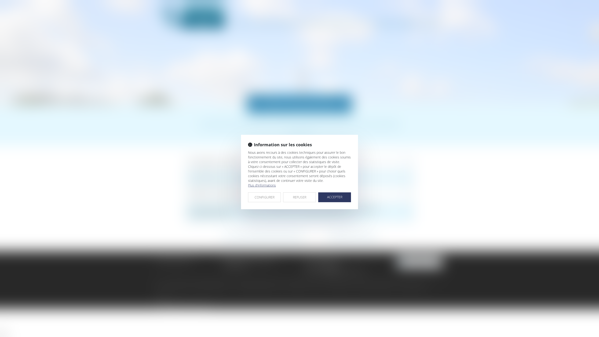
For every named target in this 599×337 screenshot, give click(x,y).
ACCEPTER (334, 197)
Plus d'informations (262, 185)
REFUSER (299, 197)
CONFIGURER (264, 197)
